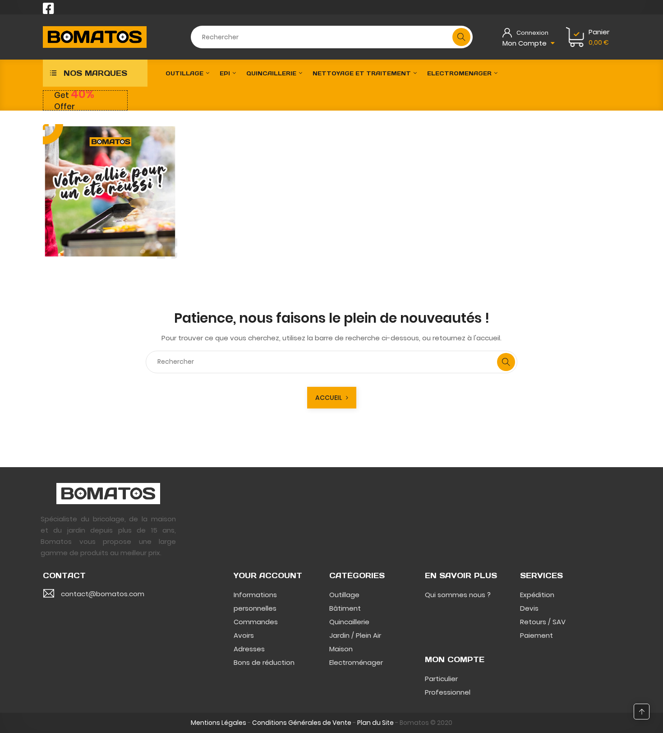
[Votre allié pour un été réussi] (110, 191)
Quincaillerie (349, 621)
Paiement (536, 635)
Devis (529, 608)
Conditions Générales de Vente (301, 722)
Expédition (537, 594)
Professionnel (447, 692)
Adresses (249, 649)
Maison (341, 649)
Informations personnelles (255, 601)
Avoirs (244, 635)
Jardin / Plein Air (355, 635)
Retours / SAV (543, 621)
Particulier (441, 678)
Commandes (256, 621)
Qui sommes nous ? (458, 594)
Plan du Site (375, 722)
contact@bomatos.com (102, 593)
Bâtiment (345, 608)
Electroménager (356, 662)
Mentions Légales (218, 722)
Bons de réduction (264, 662)
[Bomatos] (108, 492)
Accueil (330, 397)
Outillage (344, 594)
